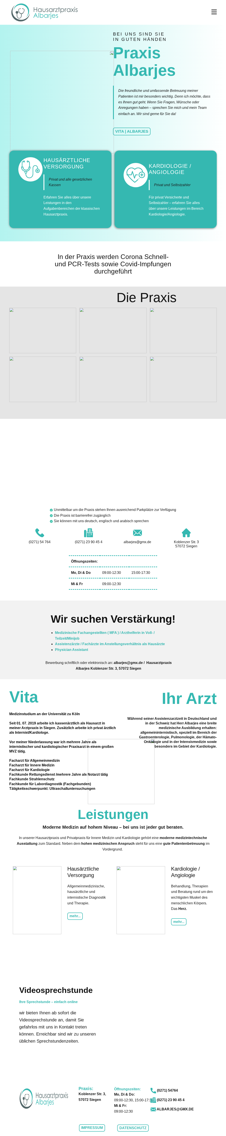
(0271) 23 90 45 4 (170, 1100)
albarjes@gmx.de (175, 1109)
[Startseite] (44, 12)
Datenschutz (133, 1128)
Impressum (92, 1128)
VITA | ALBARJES (131, 131)
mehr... (75, 916)
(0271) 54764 (167, 1090)
